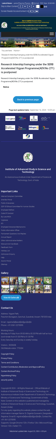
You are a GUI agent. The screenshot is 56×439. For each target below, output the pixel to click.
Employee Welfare (7, 210)
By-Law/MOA (6, 217)
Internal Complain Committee (11, 196)
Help (2, 257)
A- (34, 6)
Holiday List (5, 251)
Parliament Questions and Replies (13, 234)
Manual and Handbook (9, 244)
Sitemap (4, 264)
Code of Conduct (7, 213)
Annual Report (6, 237)
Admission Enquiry (8, 254)
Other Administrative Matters (12, 240)
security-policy (7, 380)
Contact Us (24, 11)
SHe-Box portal (6, 200)
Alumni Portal (6, 261)
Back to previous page (28, 99)
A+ (25, 6)
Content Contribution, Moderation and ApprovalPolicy (23, 367)
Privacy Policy (6, 358)
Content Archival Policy (10, 371)
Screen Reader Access (10, 11)
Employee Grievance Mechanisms (13, 227)
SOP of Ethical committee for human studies (18, 206)
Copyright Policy (7, 354)
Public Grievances (7, 203)
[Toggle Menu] (52, 34)
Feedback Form (7, 247)
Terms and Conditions (10, 363)
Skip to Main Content (9, 6)
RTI (2, 223)
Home (16, 51)
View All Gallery (10, 298)
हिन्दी (45, 7)
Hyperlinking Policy (8, 376)
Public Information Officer (10, 230)
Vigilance (4, 220)
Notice (6, 87)
